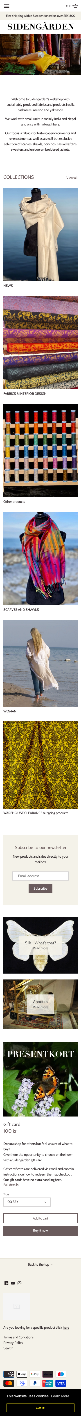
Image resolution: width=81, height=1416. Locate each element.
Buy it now (40, 1230)
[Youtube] (13, 1283)
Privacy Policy (13, 1343)
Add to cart (40, 1218)
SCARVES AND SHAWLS (21, 610)
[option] (40, 54)
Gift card (11, 1124)
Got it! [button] (40, 1408)
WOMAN (9, 711)
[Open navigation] (6, 6)
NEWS (8, 286)
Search (8, 1348)
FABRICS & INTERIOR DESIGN (25, 394)
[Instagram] (19, 1283)
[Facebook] (6, 1283)
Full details (10, 1185)
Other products (14, 502)
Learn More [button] (60, 1396)
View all (72, 178)
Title (6, 1194)
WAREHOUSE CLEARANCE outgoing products (35, 813)
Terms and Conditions (18, 1337)
